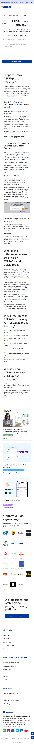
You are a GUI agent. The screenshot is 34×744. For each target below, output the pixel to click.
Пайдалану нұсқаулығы (11, 663)
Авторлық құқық (8, 645)
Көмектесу (6, 704)
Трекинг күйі (7, 669)
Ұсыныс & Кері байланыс (11, 700)
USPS (19, 157)
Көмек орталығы (8, 697)
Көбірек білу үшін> (25, 2)
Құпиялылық (7, 642)
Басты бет (4, 15)
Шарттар (6, 638)
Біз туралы (6, 635)
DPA (4, 649)
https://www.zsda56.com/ (17, 35)
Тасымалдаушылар (13, 15)
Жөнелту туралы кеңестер (12, 673)
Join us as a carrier (17, 616)
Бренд (5, 680)
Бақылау (6, 676)
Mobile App (20, 236)
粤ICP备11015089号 (17, 742)
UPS (23, 157)
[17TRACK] (6, 7)
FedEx (27, 157)
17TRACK (14, 143)
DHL (5, 159)
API (20, 296)
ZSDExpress (16, 102)
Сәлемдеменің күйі (9, 666)
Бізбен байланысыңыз (10, 693)
